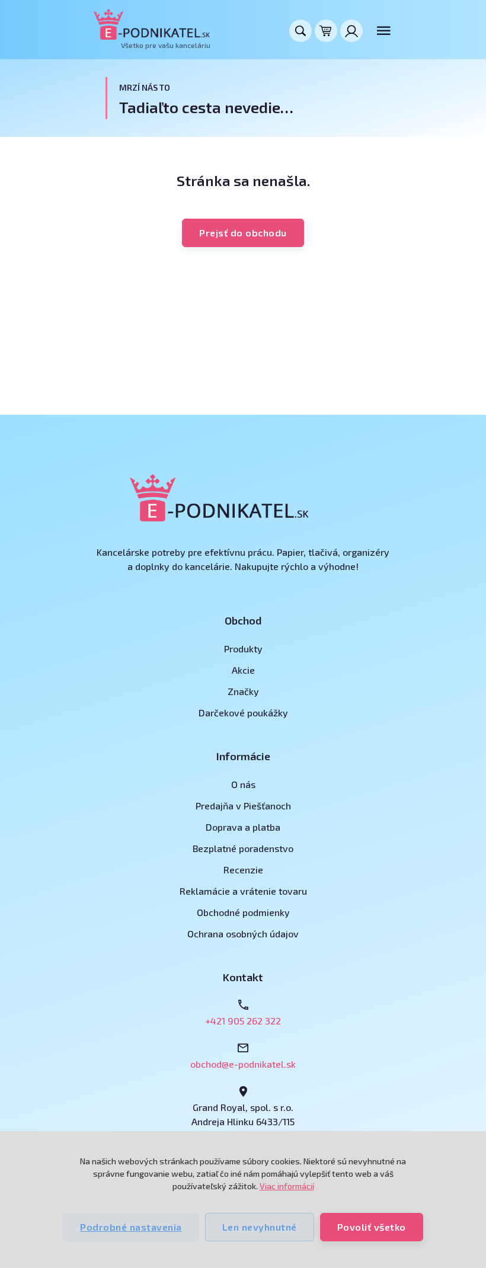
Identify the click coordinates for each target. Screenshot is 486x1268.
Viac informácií (287, 1186)
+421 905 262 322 (243, 1020)
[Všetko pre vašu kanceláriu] (152, 24)
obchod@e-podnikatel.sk (243, 1064)
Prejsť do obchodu (243, 232)
